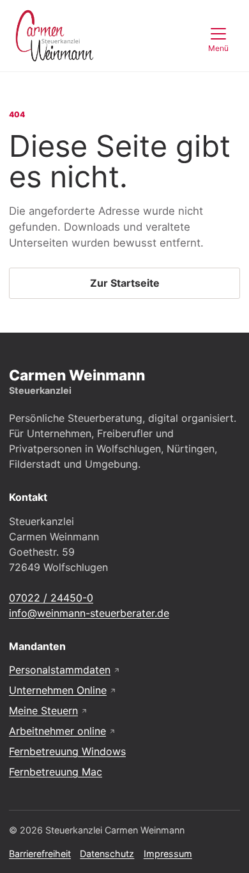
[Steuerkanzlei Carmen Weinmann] (54, 36)
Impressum (168, 853)
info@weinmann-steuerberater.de (89, 613)
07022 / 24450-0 (51, 597)
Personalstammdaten (65, 669)
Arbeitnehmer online (62, 731)
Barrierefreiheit (40, 853)
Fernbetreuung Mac (55, 771)
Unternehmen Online (63, 690)
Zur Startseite (125, 283)
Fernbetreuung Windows (67, 751)
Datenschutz (107, 853)
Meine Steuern (48, 710)
